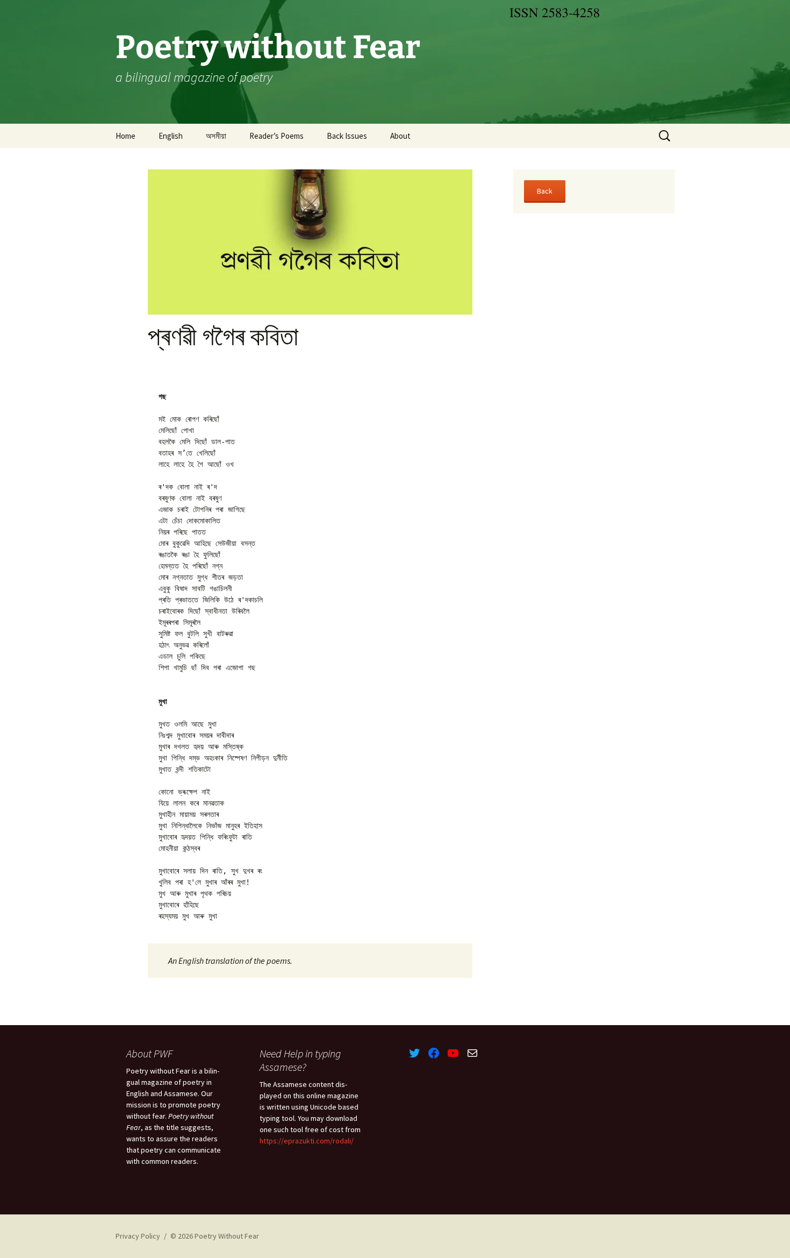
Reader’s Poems (276, 136)
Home (125, 136)
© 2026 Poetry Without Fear (214, 1236)
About (400, 136)
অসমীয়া (216, 136)
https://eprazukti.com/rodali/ (307, 1141)
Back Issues (347, 136)
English (171, 136)
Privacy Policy (138, 1236)
